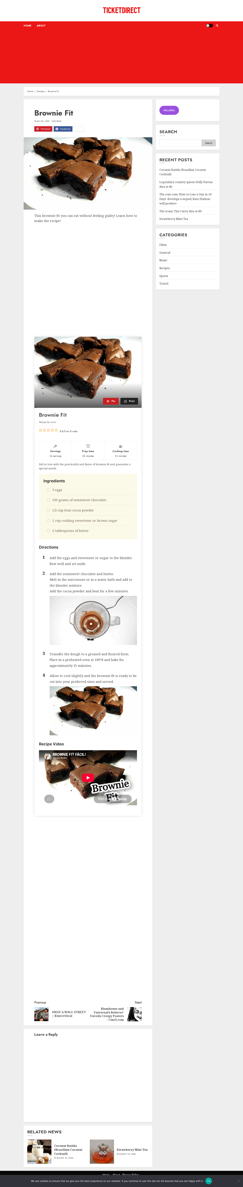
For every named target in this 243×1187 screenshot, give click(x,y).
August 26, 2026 (127, 1154)
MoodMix (169, 110)
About (41, 25)
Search (168, 132)
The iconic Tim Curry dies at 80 (180, 211)
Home (27, 25)
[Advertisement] (121, 57)
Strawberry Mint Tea (132, 1150)
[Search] (217, 25)
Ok (208, 1181)
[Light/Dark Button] (209, 25)
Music (163, 260)
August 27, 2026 (65, 1158)
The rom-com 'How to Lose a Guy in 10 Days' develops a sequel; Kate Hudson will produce (185, 198)
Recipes (164, 268)
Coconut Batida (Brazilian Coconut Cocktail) (68, 1150)
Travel (163, 284)
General (164, 253)
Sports (163, 276)
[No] (238, 1181)
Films (163, 245)
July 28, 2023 (43, 121)
